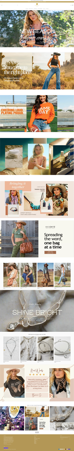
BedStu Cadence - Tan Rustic (23, 287)
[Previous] (1, 0)
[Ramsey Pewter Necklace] (11, 348)
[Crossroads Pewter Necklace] (45, 348)
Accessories (35, 8)
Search (35, 442)
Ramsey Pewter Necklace (6, 361)
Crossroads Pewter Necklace (40, 361)
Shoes (44, 8)
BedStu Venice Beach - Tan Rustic (7, 287)
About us (35, 441)
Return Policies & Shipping (37, 438)
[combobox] (9, 5)
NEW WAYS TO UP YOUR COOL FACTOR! (37, 334)
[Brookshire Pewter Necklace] (28, 348)
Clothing (27, 8)
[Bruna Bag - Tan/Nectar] (45, 275)
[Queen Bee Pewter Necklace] (62, 348)
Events (35, 440)
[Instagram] (4, 446)
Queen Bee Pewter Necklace (57, 361)
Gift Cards (47, 8)
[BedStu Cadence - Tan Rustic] (28, 275)
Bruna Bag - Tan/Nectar (40, 287)
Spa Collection (31, 8)
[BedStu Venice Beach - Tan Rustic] (11, 275)
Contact (35, 437)
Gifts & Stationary (40, 8)
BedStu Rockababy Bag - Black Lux (58, 287)
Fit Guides (35, 443)
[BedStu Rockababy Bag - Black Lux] (62, 275)
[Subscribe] (69, 439)
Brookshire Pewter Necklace (23, 361)
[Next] (73, 0)
